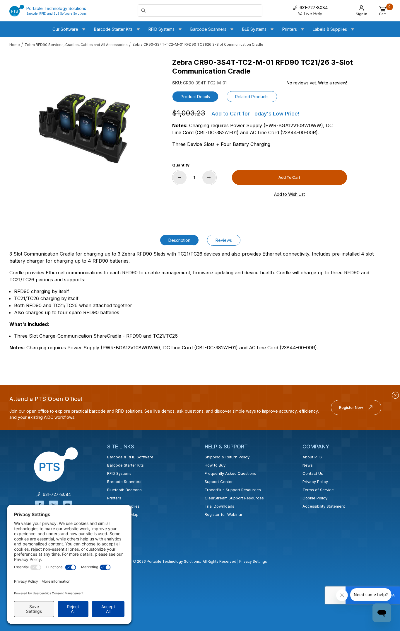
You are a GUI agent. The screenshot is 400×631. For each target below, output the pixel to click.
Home (14, 44)
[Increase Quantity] (209, 177)
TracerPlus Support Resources (233, 489)
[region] (21, 126)
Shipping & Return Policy (227, 457)
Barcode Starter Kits (125, 465)
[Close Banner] (395, 395)
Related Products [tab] (252, 96)
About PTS (312, 457)
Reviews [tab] (224, 240)
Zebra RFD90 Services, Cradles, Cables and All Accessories (76, 44)
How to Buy (215, 465)
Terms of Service (318, 489)
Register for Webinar (223, 514)
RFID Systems (119, 473)
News (307, 465)
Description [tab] (179, 240)
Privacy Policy (315, 481)
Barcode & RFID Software (130, 457)
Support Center (219, 481)
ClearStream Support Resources (234, 498)
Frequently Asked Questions (230, 473)
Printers (114, 498)
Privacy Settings (253, 561)
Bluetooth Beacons (124, 489)
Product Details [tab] (195, 96)
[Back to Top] (382, 575)
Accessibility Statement (323, 506)
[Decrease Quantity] (180, 177)
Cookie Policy (314, 498)
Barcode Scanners (124, 481)
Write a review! (332, 82)
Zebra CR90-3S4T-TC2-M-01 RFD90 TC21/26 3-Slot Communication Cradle (197, 44)
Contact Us (312, 473)
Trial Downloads (219, 506)
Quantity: (181, 165)
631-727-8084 (55, 494)
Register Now (351, 407)
